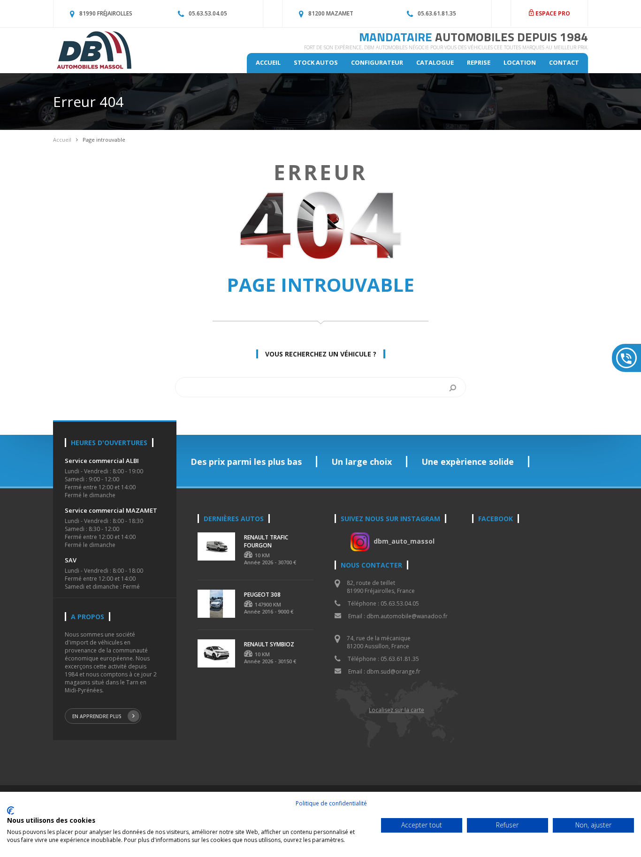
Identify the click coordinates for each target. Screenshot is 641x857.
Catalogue (435, 62)
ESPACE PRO (552, 13)
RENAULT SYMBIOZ (269, 644)
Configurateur (377, 62)
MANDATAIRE (473, 37)
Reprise (478, 62)
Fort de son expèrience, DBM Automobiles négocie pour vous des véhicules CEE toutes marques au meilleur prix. (446, 47)
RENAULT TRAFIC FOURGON (266, 541)
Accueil (268, 62)
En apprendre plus (97, 716)
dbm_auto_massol (404, 541)
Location (520, 62)
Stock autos (316, 62)
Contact (564, 62)
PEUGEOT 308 (262, 595)
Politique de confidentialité (331, 803)
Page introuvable (104, 139)
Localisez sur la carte (396, 710)
